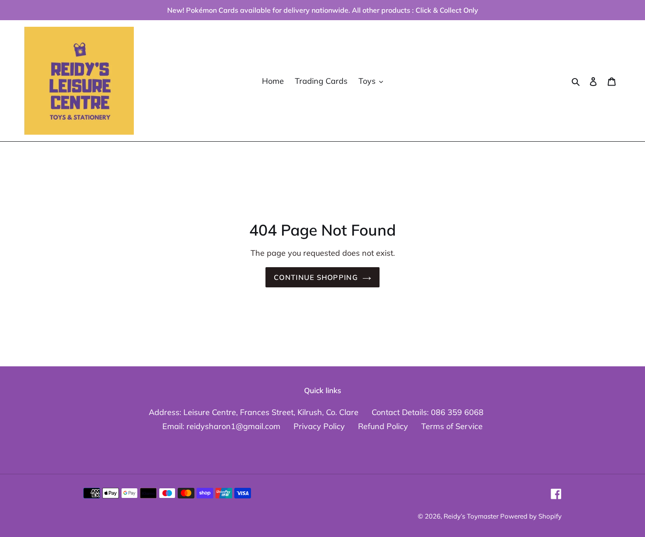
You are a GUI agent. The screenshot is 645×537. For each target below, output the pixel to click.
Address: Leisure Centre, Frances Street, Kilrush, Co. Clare (253, 412)
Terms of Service (452, 426)
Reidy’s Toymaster (472, 516)
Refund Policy (383, 426)
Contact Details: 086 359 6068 (428, 412)
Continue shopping (316, 277)
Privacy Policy (319, 426)
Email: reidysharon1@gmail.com (221, 426)
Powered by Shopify (531, 516)
